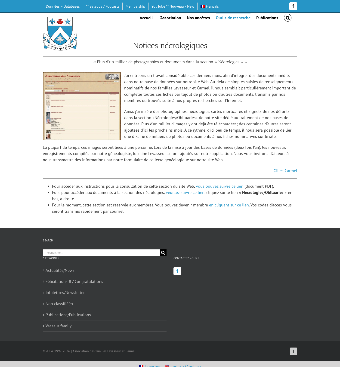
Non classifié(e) (59, 303)
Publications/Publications (68, 314)
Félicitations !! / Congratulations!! (75, 281)
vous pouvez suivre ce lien (219, 186)
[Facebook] (177, 271)
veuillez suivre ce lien (185, 192)
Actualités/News (60, 270)
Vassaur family (58, 326)
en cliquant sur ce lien (229, 205)
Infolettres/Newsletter (65, 292)
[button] (287, 17)
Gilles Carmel (285, 170)
